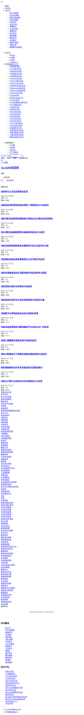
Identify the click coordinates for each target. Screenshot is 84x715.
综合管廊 (4, 604)
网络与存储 (14, 42)
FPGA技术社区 (15, 112)
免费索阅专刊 (12, 712)
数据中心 (4, 569)
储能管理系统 (6, 583)
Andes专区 (9, 703)
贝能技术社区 (10, 685)
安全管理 (4, 424)
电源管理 (8, 632)
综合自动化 (5, 466)
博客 (13, 58)
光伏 (2, 496)
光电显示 (13, 40)
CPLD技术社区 (15, 119)
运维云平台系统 (7, 404)
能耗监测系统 (6, 399)
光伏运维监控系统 (8, 565)
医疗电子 (13, 33)
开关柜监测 (5, 597)
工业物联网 (5, 473)
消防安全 (4, 417)
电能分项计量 (6, 574)
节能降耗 (4, 434)
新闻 (7, 6)
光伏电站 (4, 563)
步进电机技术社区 (17, 130)
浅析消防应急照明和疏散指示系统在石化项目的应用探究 (27, 218)
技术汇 (7, 64)
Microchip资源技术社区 (14, 688)
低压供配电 (5, 567)
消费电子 (13, 26)
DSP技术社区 (15, 109)
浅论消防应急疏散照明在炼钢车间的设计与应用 (23, 232)
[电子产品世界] (2, 2)
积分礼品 (14, 65)
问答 (13, 60)
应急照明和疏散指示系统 (10, 411)
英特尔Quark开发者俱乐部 (15, 699)
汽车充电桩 (5, 427)
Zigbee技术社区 (15, 121)
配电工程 (4, 447)
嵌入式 (7, 628)
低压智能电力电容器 (9, 482)
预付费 (3, 406)
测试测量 (13, 36)
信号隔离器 (5, 477)
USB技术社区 (15, 116)
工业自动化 (14, 29)
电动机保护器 (6, 602)
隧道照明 (4, 599)
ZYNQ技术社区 (11, 676)
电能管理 (4, 408)
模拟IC (7, 651)
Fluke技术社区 (10, 690)
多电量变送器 (6, 484)
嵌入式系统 (14, 13)
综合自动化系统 (7, 530)
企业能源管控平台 (8, 468)
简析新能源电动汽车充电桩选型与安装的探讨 (21, 367)
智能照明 (4, 523)
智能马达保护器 (7, 590)
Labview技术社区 (16, 123)
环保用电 (4, 500)
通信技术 (13, 38)
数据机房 (4, 551)
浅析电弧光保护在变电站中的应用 (16, 286)
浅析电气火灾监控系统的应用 (14, 191)
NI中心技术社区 (11, 681)
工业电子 (8, 648)
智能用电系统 (6, 576)
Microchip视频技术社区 (14, 692)
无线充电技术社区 (17, 132)
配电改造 (4, 401)
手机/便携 (9, 639)
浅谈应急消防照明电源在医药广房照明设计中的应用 (25, 205)
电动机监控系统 (7, 519)
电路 (13, 148)
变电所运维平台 (7, 549)
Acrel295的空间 (10, 167)
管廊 (2, 498)
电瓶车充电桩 (6, 450)
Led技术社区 (14, 107)
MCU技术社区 (15, 114)
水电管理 (4, 542)
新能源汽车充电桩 (8, 588)
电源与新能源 (15, 17)
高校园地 (8, 662)
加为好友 (10, 180)
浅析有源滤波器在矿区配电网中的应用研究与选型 (24, 273)
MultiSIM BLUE (11, 701)
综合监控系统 (6, 463)
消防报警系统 (6, 438)
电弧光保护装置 (7, 553)
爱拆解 (7, 660)
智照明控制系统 (7, 452)
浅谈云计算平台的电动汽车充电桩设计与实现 (21, 381)
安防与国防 (14, 20)
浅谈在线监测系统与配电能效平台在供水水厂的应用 (25, 327)
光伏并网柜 (5, 436)
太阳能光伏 (5, 429)
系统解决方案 (6, 595)
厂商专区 (14, 152)
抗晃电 (3, 489)
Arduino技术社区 (16, 125)
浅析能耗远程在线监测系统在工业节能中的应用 (23, 259)
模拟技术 (13, 31)
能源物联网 (5, 528)
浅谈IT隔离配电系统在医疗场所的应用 (18, 340)
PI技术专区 (9, 671)
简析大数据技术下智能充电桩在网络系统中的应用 (24, 354)
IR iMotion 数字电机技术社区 (16, 697)
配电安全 (4, 535)
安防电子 (8, 637)
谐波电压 (4, 475)
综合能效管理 (6, 556)
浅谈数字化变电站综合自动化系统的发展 (19, 313)
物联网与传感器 (16, 47)
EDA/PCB (13, 24)
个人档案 (4, 162)
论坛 (13, 55)
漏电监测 (4, 454)
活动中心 (14, 62)
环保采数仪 (5, 480)
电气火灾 (4, 413)
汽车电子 (13, 22)
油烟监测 (4, 459)
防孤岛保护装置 (7, 431)
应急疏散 (4, 445)
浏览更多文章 (6, 392)
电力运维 (4, 521)
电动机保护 (5, 415)
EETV (13, 150)
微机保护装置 (6, 537)
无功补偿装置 (6, 457)
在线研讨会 (23, 158)
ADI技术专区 (10, 678)
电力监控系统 (6, 397)
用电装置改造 (6, 540)
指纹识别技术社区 (17, 137)
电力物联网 (5, 470)
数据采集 (4, 579)
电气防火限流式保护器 (9, 487)
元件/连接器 (14, 15)
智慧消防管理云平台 (9, 546)
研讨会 (7, 8)
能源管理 (4, 420)
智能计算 (13, 45)
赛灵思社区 (9, 694)
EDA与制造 (9, 644)
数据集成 (4, 592)
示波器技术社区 (16, 128)
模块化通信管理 (7, 503)
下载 (13, 145)
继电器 (3, 461)
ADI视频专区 (10, 674)
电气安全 (4, 533)
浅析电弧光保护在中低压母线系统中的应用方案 (23, 300)
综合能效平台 (6, 493)
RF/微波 (8, 635)
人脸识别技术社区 (17, 135)
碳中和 (3, 440)
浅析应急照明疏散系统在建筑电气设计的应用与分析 (25, 245)
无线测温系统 (6, 560)
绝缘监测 (4, 443)
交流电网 (4, 558)
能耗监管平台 (6, 572)
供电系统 (4, 422)
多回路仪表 (5, 491)
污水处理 (4, 581)
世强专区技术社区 (12, 683)
